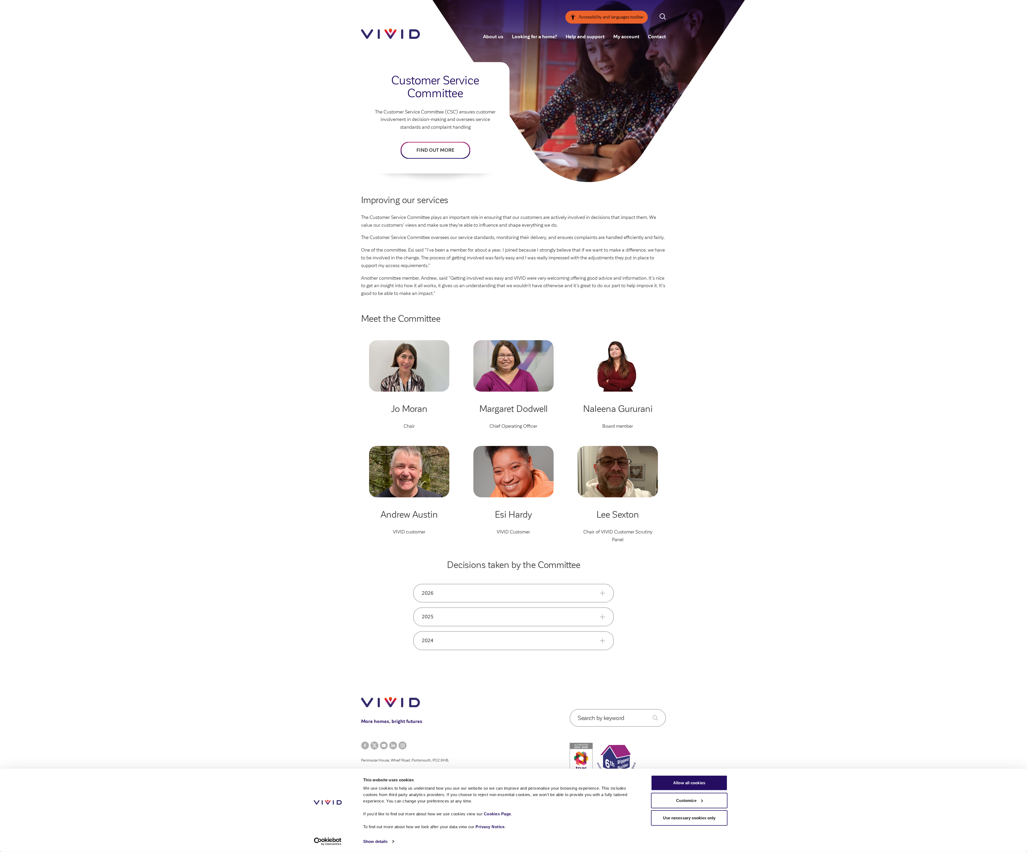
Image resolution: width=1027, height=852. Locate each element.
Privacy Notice (490, 826)
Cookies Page (497, 814)
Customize (686, 800)
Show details (375, 841)
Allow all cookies (689, 783)
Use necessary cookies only (689, 818)
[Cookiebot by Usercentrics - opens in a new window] (327, 842)
